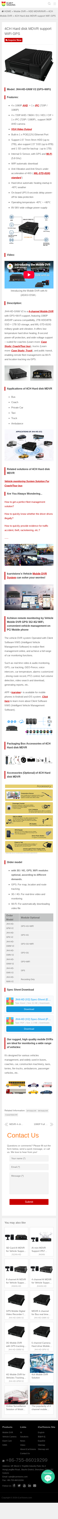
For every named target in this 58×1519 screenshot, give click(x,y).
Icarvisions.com (8, 3)
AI (21, 1432)
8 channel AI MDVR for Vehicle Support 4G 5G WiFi (16, 1282)
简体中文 (42, 1437)
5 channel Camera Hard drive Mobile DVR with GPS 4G (41, 1346)
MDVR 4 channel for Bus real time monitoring (16, 1124)
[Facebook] (14, 1486)
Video (22, 1445)
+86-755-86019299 (27, 1460)
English (41, 1432)
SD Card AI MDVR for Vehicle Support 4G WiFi (15, 1251)
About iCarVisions (28, 1449)
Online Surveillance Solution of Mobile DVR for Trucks (16, 1409)
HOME (7, 11)
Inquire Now (14, 40)
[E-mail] (35, 1486)
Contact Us (25, 1453)
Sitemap (41, 1445)
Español (41, 1441)
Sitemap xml (43, 1449)
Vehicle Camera (9, 1437)
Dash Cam (7, 1441)
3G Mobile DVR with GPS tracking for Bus (15, 1346)
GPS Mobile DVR (31, 1111)
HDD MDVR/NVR (37, 11)
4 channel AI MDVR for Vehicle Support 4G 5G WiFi (41, 1282)
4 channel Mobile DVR (11, 1115)
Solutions (24, 1437)
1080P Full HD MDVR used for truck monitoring (43, 1124)
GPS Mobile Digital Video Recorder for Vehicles (15, 1314)
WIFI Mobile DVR (43, 1111)
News (22, 1441)
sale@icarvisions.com (18, 1477)
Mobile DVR (20, 11)
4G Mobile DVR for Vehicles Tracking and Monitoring (15, 1377)
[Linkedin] (29, 1486)
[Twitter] (19, 1486)
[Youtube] (24, 1486)
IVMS (4, 1445)
